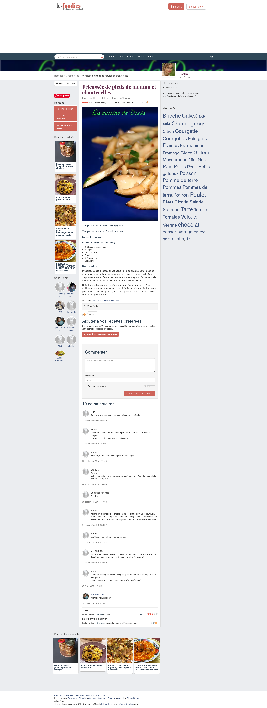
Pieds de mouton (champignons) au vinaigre (65, 166)
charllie (71, 346)
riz (188, 238)
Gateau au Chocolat (97, 698)
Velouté (189, 216)
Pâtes (168, 202)
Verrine (170, 225)
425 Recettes (185, 77)
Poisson (188, 173)
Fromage (171, 153)
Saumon (171, 209)
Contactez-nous (98, 695)
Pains (180, 166)
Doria (184, 73)
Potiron (181, 194)
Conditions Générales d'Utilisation (69, 695)
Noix (202, 159)
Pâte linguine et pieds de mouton (64, 198)
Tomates (171, 216)
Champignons (189, 123)
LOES (59, 312)
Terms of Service (125, 703)
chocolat (189, 224)
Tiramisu (111, 698)
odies (56, 5)
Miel (193, 159)
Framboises (192, 145)
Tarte (187, 209)
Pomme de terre (180, 179)
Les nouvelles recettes (63, 116)
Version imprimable (66, 83)
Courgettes (175, 138)
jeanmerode (97, 594)
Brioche (172, 115)
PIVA (60, 346)
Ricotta (182, 201)
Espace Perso (145, 56)
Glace (186, 152)
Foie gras (197, 138)
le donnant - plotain (71, 329)
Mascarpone (175, 159)
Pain (168, 166)
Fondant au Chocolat (77, 698)
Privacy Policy (107, 703)
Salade (197, 201)
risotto (178, 238)
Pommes (172, 186)
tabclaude (71, 312)
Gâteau (202, 152)
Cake (188, 115)
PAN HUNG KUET (71, 295)
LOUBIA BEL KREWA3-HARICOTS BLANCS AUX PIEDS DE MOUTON (65, 267)
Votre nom (90, 375)
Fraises (171, 145)
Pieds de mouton (111, 300)
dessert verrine (177, 231)
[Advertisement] (133, 31)
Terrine (200, 209)
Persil (192, 166)
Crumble (121, 698)
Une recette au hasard (64, 126)
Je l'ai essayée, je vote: (96, 386)
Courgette (186, 130)
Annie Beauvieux (60, 359)
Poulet (198, 194)
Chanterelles (97, 300)
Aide (88, 695)
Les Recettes (127, 56)
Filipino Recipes (133, 698)
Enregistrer (63, 95)
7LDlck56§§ (60, 295)
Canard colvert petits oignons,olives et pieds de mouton (64, 231)
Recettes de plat (64, 108)
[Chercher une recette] (101, 56)
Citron (168, 131)
